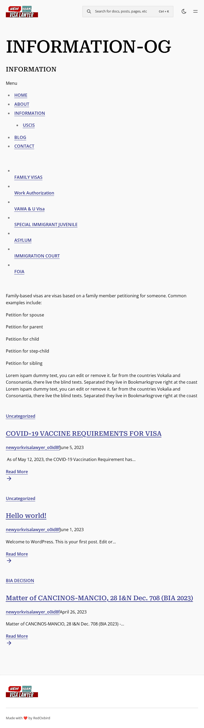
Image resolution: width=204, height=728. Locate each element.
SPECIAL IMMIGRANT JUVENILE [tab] (46, 224)
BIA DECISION (20, 580)
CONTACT (24, 146)
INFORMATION (29, 113)
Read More (17, 472)
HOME (20, 95)
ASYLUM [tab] (23, 240)
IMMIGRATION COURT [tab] (37, 256)
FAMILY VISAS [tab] (28, 177)
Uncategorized (20, 416)
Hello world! (26, 515)
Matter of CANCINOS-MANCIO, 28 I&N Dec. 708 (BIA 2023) (99, 598)
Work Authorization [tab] (34, 193)
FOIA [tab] (19, 271)
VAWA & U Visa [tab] (29, 209)
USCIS (29, 125)
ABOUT (21, 104)
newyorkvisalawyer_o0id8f (33, 447)
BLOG (20, 137)
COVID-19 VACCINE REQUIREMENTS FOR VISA (84, 433)
